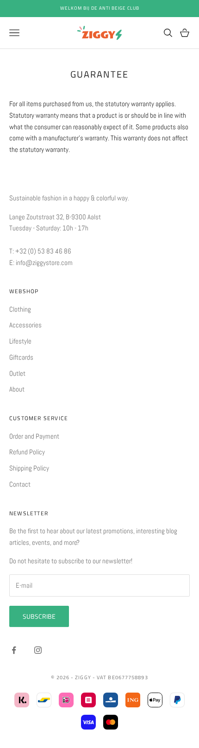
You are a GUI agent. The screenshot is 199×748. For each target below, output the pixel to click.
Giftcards (21, 357)
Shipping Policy (29, 468)
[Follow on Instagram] (38, 650)
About (17, 389)
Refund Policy (27, 451)
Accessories (25, 324)
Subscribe (39, 616)
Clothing (20, 309)
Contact (20, 484)
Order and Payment (34, 436)
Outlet (17, 373)
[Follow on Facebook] (14, 650)
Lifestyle (20, 341)
